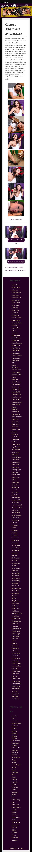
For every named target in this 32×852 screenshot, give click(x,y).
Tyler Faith (15, 696)
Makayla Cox (16, 578)
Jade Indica (15, 487)
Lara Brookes (16, 545)
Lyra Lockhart (16, 573)
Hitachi (14, 777)
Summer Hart (16, 681)
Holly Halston (16, 477)
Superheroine (16, 822)
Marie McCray (16, 580)
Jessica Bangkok (17, 505)
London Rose (16, 563)
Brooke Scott (16, 358)
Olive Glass (15, 616)
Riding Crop (15, 804)
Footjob (14, 762)
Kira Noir (14, 533)
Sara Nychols (16, 658)
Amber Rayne (16, 320)
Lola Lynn (14, 560)
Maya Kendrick (16, 588)
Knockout (14, 789)
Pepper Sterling (16, 628)
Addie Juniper (16, 287)
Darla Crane (15, 411)
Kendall (14, 527)
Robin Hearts (16, 651)
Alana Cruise (15, 295)
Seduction (15, 810)
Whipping (14, 840)
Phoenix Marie (16, 631)
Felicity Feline (16, 449)
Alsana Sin (15, 312)
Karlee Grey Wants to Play (15, 267)
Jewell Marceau (16, 515)
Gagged (14, 770)
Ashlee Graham (16, 338)
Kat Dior (14, 522)
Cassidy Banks (16, 374)
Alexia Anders (16, 302)
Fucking (14, 767)
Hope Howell (15, 482)
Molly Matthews (16, 601)
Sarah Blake (15, 661)
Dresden (14, 432)
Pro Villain (20, 848)
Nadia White (15, 603)
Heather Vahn (16, 474)
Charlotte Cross (16, 387)
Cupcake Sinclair (17, 402)
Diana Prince (15, 424)
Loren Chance (16, 568)
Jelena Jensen (16, 497)
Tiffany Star (15, 694)
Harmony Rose (16, 469)
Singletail (14, 812)
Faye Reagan (16, 447)
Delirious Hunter (16, 416)
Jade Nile (14, 490)
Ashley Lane (15, 340)
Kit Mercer (15, 535)
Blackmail (15, 726)
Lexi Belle (15, 553)
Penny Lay (15, 623)
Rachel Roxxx (16, 636)
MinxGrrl (14, 598)
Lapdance (14, 792)
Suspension (15, 825)
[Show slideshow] (16, 219)
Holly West (15, 480)
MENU (6, 2)
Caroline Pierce (16, 369)
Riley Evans (15, 646)
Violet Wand (15, 837)
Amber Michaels (16, 317)
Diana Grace (15, 422)
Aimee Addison (16, 292)
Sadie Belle (15, 656)
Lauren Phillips (16, 548)
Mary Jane (15, 583)
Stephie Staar (16, 678)
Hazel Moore (15, 472)
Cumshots (15, 750)
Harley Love (15, 467)
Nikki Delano (15, 611)
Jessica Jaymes (17, 507)
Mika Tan (14, 596)
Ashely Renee (16, 335)
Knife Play (15, 787)
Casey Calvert (16, 372)
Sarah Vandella (16, 663)
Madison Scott (16, 575)
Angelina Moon (16, 328)
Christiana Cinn (16, 394)
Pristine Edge (16, 633)
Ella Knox (14, 442)
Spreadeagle (15, 817)
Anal (13, 718)
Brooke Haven (16, 353)
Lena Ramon (15, 550)
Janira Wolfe (15, 492)
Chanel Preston (16, 382)
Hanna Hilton (15, 464)
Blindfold (14, 728)
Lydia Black (15, 570)
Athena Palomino (17, 343)
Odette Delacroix (17, 613)
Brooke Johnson (16, 355)
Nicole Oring (15, 608)
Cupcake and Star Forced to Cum (15, 270)
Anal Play (14, 721)
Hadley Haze (15, 462)
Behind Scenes (16, 723)
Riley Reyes (15, 648)
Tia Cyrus (14, 691)
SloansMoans (16, 671)
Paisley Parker (16, 618)
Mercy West (15, 591)
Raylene (14, 643)
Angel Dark (15, 325)
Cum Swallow (16, 747)
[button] (2, 2)
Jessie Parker (16, 512)
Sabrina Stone (16, 653)
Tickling (14, 830)
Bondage (14, 733)
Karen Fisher (15, 517)
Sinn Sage (15, 668)
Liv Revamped (16, 558)
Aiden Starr (15, 290)
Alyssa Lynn (15, 315)
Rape (13, 802)
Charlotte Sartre (16, 389)
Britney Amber (16, 350)
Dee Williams (16, 414)
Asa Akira (14, 333)
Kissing (14, 784)
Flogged (14, 760)
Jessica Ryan (16, 510)
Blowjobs (14, 731)
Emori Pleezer (16, 444)
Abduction (15, 716)
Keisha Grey (15, 525)
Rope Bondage (16, 807)
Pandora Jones (16, 621)
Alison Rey (15, 307)
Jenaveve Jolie (16, 500)
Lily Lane (14, 555)
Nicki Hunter (15, 606)
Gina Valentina (16, 457)
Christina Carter (16, 397)
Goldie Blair (15, 459)
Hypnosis (14, 782)
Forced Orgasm (16, 765)
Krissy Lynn (15, 538)
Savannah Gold (16, 666)
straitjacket (15, 820)
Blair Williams (16, 348)
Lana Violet (15, 543)
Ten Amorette (16, 688)
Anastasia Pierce (17, 323)
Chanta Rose (16, 384)
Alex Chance (15, 300)
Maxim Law (15, 585)
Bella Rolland (16, 345)
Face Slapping (16, 757)
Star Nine (14, 676)
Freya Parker (16, 452)
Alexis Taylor (15, 305)
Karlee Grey (15, 520)
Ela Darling (15, 434)
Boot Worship (16, 740)
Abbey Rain (15, 285)
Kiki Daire (15, 530)
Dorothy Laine (16, 429)
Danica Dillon (16, 404)
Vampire (14, 832)
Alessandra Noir (16, 297)
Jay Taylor (15, 495)
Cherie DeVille (16, 392)
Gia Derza (15, 454)
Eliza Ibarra (15, 439)
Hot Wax (14, 779)
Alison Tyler (15, 310)
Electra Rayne (16, 437)
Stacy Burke (15, 673)
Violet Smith (15, 699)
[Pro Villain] (16, 17)
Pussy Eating (16, 799)
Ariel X (14, 330)
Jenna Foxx (15, 502)
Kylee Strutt (15, 540)
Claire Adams (16, 399)
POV (13, 797)
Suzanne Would (16, 683)
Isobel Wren (15, 485)
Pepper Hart (15, 626)
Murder (14, 794)
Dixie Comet (15, 427)
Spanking (14, 815)
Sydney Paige (16, 686)
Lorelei (14, 565)
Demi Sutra (15, 419)
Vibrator (14, 835)
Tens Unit (14, 827)
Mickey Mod (15, 593)
